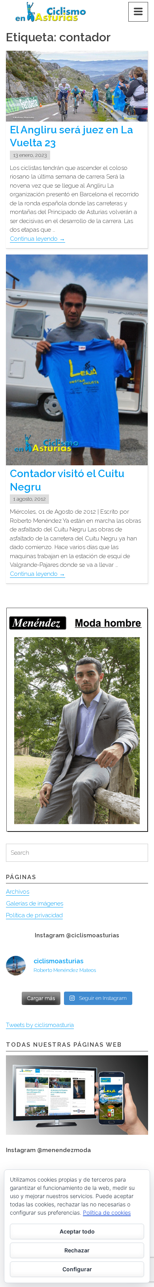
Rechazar (77, 1250)
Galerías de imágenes (34, 903)
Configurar (77, 1269)
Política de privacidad (34, 915)
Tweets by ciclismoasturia (40, 1025)
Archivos (17, 891)
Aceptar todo (77, 1231)
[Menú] (138, 12)
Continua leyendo (37, 239)
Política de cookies (107, 1212)
